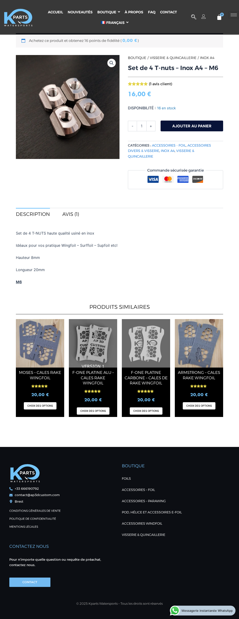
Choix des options (40, 405)
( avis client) (160, 84)
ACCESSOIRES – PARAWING (144, 501)
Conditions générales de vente (35, 510)
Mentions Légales (23, 526)
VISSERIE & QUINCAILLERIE (173, 58)
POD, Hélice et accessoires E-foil (152, 512)
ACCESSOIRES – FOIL (138, 490)
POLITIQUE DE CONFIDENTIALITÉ (32, 518)
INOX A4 (207, 58)
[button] (193, 17)
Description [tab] (33, 214)
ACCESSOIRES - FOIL (169, 145)
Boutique (137, 58)
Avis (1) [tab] (70, 214)
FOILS (126, 478)
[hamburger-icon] (233, 14)
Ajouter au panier (191, 126)
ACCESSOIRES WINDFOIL (142, 523)
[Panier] (219, 17)
